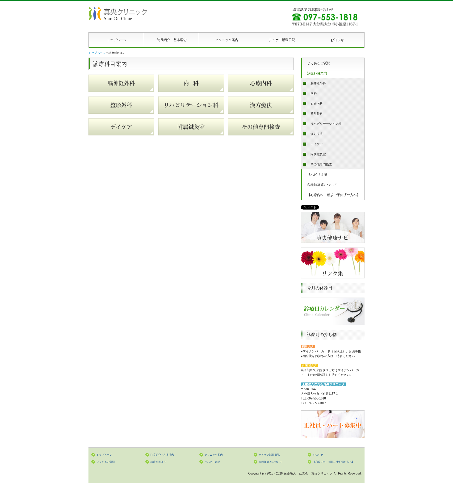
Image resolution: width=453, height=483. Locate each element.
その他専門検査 (321, 164)
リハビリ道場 (317, 174)
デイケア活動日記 (282, 40)
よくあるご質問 (318, 63)
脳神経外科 (318, 83)
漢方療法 (316, 134)
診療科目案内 (317, 73)
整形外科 (316, 113)
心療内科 (316, 103)
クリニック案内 (226, 40)
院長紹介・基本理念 (172, 40)
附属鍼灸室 (318, 154)
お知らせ (337, 40)
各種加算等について (322, 185)
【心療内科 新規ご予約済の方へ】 (333, 195)
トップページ (116, 40)
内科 (313, 93)
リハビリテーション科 (325, 124)
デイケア (316, 144)
